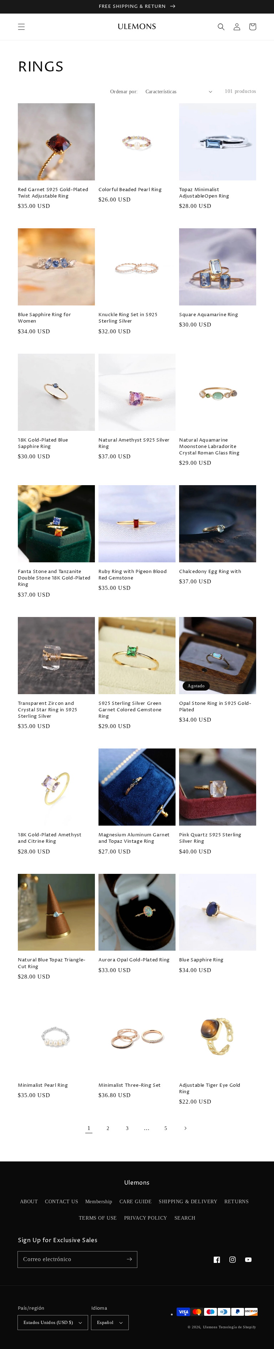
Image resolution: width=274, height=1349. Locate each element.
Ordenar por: (124, 91)
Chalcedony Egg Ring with (210, 571)
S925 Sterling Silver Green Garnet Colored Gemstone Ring (130, 710)
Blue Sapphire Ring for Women (44, 318)
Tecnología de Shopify (237, 1327)
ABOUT (29, 1201)
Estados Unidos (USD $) (48, 1322)
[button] (21, 27)
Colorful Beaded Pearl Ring (130, 189)
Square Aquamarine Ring (208, 315)
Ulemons (210, 1327)
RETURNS (236, 1201)
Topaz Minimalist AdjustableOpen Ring (204, 192)
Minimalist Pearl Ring (43, 1085)
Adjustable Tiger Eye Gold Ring (209, 1088)
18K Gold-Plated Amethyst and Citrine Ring (49, 838)
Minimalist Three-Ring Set (129, 1085)
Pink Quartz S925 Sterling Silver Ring (210, 838)
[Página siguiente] (185, 1128)
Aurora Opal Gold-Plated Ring (134, 960)
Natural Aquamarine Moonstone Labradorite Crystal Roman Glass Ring (209, 446)
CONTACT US (61, 1201)
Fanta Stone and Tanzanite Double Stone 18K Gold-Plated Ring (54, 578)
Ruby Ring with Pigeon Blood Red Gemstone (132, 574)
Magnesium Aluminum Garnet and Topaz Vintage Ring (134, 838)
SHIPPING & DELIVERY (188, 1201)
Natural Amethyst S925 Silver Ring (134, 443)
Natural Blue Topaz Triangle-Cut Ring (52, 963)
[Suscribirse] (129, 1259)
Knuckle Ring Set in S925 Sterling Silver (127, 318)
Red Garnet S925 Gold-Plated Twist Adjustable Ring (53, 192)
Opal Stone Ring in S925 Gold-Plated (215, 706)
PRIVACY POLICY (145, 1218)
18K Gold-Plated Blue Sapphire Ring (43, 443)
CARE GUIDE (136, 1201)
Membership (98, 1201)
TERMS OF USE (98, 1218)
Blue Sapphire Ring (201, 960)
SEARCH (185, 1218)
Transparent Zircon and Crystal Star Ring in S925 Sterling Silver (47, 710)
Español (105, 1322)
